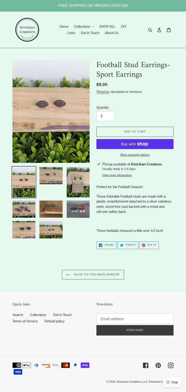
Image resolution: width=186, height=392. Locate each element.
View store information (117, 175)
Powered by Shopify (161, 381)
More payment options (135, 155)
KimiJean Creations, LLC (132, 381)
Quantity (102, 107)
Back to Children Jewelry (96, 274)
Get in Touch (62, 315)
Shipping (102, 91)
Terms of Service (25, 321)
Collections (38, 315)
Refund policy (54, 321)
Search (17, 315)
